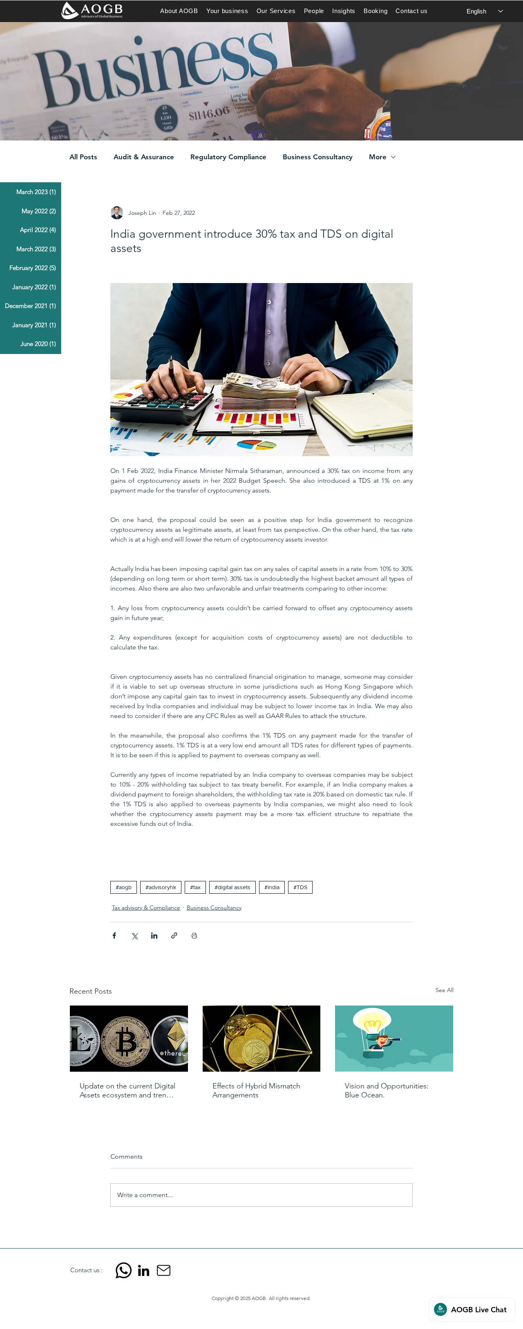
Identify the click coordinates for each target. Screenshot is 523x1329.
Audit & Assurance (144, 157)
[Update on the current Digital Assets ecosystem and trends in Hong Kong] (129, 1039)
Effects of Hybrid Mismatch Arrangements (256, 1090)
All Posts (83, 157)
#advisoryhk (160, 887)
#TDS (300, 887)
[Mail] (163, 1270)
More (378, 157)
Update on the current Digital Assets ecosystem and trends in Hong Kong (127, 1090)
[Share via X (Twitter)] (134, 935)
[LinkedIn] (144, 1270)
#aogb (124, 887)
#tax (195, 887)
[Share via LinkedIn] (154, 935)
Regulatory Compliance (228, 157)
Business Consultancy (318, 157)
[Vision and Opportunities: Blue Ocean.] (394, 1039)
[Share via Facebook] (114, 935)
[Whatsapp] (124, 1270)
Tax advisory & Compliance (146, 907)
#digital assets (232, 887)
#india (271, 887)
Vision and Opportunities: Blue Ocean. (387, 1090)
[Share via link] (174, 935)
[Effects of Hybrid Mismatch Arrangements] (262, 1039)
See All (445, 990)
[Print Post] (194, 935)
